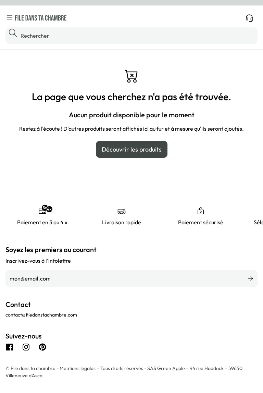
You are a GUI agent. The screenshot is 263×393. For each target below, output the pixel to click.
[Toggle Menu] (9, 18)
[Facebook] (9, 347)
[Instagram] (26, 347)
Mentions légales (78, 368)
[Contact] (249, 18)
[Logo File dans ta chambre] (40, 18)
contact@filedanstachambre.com (41, 315)
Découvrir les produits (132, 149)
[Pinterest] (42, 347)
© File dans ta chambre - (32, 368)
